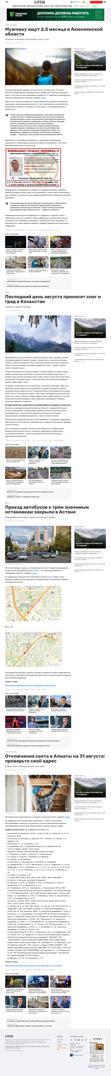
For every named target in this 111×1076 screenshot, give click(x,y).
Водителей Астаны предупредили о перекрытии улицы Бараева (30, 685)
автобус (8, 689)
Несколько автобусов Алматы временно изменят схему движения (28, 286)
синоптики (44, 440)
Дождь (29, 440)
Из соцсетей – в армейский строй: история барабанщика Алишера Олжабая (31, 1021)
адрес (44, 969)
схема (44, 689)
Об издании (60, 1039)
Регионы (64, 6)
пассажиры (26, 689)
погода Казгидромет (59, 440)
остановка (37, 689)
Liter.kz (43, 98)
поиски (57, 230)
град (50, 440)
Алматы (8, 969)
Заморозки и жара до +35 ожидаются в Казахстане (23, 496)
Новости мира (31, 6)
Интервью (39, 6)
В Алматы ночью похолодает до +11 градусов (89, 66)
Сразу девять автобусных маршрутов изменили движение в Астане (28, 745)
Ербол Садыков (9, 43)
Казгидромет (16, 440)
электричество (15, 969)
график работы (37, 969)
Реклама (59, 1041)
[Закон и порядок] (75, 2)
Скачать (90, 1065)
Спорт (52, 6)
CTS (49, 577)
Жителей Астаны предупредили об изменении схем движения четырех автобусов (33, 741)
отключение (51, 969)
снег (38, 440)
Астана (13, 689)
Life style (47, 6)
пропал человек (30, 230)
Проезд (19, 689)
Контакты (59, 1046)
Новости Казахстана (19, 6)
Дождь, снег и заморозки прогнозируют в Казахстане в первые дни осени (30, 492)
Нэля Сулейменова (10, 521)
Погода (78, 63)
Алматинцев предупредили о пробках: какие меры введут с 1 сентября (33, 965)
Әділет (70, 6)
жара (34, 440)
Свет (22, 969)
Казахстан (8, 230)
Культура (58, 6)
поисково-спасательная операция (44, 230)
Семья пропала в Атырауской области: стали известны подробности (28, 281)
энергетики (28, 969)
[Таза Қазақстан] (85, 2)
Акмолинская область (18, 230)
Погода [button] (94, 6)
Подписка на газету (96, 2)
